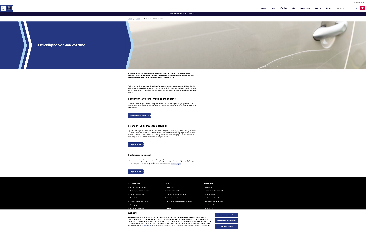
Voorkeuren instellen (226, 226)
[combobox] (347, 8)
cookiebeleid (147, 225)
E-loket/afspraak (134, 183)
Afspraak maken (135, 144)
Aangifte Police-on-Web (138, 116)
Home (130, 19)
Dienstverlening (305, 8)
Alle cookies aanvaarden (226, 215)
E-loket (273, 8)
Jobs (293, 8)
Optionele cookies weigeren (226, 220)
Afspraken (283, 8)
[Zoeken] (357, 8)
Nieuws (263, 8)
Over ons (318, 8)
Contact (328, 8)
